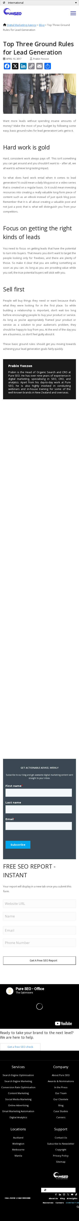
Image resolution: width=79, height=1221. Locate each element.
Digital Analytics (18, 1117)
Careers (60, 1117)
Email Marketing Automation (18, 1111)
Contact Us (61, 1137)
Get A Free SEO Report (43, 960)
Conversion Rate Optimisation (18, 1087)
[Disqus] (34, 426)
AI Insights (72, 1198)
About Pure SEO (61, 1075)
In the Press (60, 1087)
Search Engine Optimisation (18, 1075)
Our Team (61, 1093)
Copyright (60, 1149)
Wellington (18, 1143)
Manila (18, 1155)
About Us (53, 1198)
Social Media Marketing (18, 1099)
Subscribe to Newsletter (60, 1143)
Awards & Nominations (61, 1081)
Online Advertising (18, 1105)
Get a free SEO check (20, 1047)
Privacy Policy (60, 1155)
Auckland (18, 1137)
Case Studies (60, 1111)
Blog (41, 25)
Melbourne (18, 1149)
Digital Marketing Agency (21, 25)
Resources (48, 1203)
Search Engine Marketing (18, 1081)
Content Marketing (18, 1093)
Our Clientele (60, 1099)
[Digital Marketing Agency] (12, 11)
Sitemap (60, 1161)
